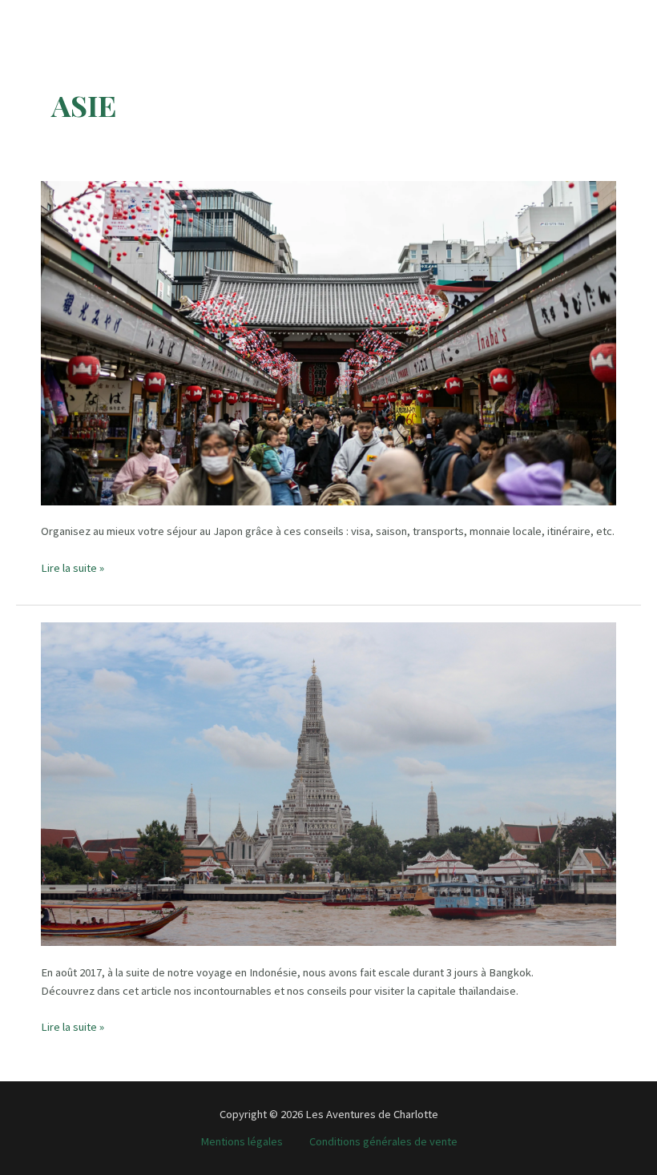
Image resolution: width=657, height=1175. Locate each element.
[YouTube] (80, 15)
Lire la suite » (72, 568)
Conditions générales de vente (383, 1141)
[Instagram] (27, 15)
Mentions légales (241, 1141)
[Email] (107, 15)
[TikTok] (54, 15)
